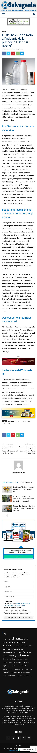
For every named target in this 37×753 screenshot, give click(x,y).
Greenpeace (7, 659)
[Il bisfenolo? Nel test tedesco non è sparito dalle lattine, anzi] (7, 489)
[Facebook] (4, 53)
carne (4, 649)
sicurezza (14, 672)
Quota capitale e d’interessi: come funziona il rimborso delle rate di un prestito (10, 450)
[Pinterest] (13, 53)
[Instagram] (13, 738)
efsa (23, 652)
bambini (7, 646)
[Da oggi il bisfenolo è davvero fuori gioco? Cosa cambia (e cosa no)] (7, 508)
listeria (26, 659)
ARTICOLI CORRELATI (11, 482)
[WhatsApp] (18, 53)
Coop (22, 649)
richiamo (17, 669)
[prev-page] (3, 515)
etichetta (29, 652)
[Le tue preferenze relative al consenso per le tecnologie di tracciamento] (26, 749)
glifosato (24, 655)
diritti (19, 652)
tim (21, 676)
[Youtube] (29, 738)
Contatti (18, 745)
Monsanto (26, 662)
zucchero (29, 676)
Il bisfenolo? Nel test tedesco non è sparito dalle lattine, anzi (24, 489)
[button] (3, 14)
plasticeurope (26, 421)
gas (16, 656)
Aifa (9, 639)
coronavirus (7, 652)
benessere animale (18, 646)
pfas (26, 666)
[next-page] (6, 515)
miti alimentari (17, 662)
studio (5, 676)
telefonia (11, 676)
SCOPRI (18, 557)
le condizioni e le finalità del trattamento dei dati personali (17, 604)
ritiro (23, 669)
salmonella (29, 669)
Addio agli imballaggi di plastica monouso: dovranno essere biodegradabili (23, 499)
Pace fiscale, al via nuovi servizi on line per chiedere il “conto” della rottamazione (27, 450)
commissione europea (14, 649)
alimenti (5, 642)
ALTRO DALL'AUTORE (27, 482)
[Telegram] (22, 53)
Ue (24, 676)
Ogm (4, 666)
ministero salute (7, 662)
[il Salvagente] (18, 6)
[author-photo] (18, 470)
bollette (28, 646)
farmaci (5, 656)
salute (6, 672)
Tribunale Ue (6, 423)
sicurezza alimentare (24, 672)
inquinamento (17, 659)
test (17, 676)
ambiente (12, 642)
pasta (9, 666)
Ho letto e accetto (17, 604)
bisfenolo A (11, 421)
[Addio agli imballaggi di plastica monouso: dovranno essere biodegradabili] (7, 498)
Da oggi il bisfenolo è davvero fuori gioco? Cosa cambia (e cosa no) (24, 508)
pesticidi (17, 665)
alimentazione (20, 638)
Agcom (5, 639)
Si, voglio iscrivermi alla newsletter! (18, 617)
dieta (14, 652)
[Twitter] (8, 53)
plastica (18, 421)
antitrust (21, 642)
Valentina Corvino (9, 49)
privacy (11, 669)
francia (11, 656)
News (4, 31)
